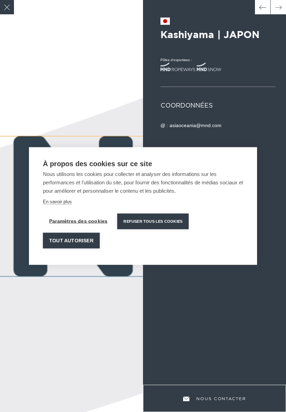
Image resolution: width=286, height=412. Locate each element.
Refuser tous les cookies (152, 221)
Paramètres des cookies (78, 221)
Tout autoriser (71, 240)
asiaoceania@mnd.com (195, 125)
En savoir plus (57, 201)
